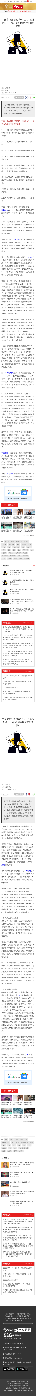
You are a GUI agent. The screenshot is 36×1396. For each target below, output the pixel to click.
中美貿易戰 (9, 373)
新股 (3, 865)
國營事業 (4, 210)
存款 (15, 559)
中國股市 (4, 453)
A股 (27, 1054)
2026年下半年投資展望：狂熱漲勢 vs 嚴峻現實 (17, 677)
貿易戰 (26, 541)
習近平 (29, 547)
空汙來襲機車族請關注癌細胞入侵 (28, 531)
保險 (20, 559)
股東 (29, 1145)
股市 (8, 550)
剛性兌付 (13, 556)
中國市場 (19, 541)
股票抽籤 (24, 11)
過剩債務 (26, 559)
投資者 (9, 559)
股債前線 (8, 787)
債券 (29, 544)
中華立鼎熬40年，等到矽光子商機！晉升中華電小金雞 (18, 683)
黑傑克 (7, 88)
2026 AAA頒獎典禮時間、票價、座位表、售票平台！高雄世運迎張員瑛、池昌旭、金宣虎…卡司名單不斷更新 (18, 645)
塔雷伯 (4, 553)
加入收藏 (20, 97)
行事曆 (13, 11)
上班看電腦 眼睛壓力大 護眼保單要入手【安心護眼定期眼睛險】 (17, 518)
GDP (32, 550)
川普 (23, 547)
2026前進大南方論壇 (10, 688)
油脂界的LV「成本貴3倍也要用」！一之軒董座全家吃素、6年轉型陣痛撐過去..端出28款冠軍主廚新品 (18, 1246)
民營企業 (5, 556)
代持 (24, 1145)
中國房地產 (9, 474)
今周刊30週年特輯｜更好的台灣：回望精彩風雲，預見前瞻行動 (18, 699)
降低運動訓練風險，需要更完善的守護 (6, 531)
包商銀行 (30, 257)
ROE (18, 995)
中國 (3, 547)
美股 (9, 11)
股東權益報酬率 (23, 1148)
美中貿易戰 (24, 1142)
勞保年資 (18, 11)
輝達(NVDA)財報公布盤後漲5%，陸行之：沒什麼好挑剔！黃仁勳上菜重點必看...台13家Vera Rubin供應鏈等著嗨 (18, 1221)
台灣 (15, 1151)
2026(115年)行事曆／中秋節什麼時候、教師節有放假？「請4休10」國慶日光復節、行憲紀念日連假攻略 (17, 1230)
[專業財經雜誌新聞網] (18, 7)
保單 (12, 541)
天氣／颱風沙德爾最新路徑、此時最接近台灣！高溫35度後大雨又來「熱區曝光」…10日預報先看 (18, 629)
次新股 (9, 1151)
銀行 (19, 556)
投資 (19, 550)
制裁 (19, 1145)
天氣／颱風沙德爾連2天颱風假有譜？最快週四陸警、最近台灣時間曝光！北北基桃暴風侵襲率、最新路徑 (17, 654)
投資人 (21, 1151)
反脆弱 (16, 239)
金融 (6, 90)
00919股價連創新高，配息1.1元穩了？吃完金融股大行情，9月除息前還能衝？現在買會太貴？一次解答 (17, 1238)
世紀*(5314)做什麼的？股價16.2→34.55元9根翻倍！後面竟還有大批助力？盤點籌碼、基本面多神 (17, 637)
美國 (8, 547)
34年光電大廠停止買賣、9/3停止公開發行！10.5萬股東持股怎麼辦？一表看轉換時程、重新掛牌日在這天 (17, 1254)
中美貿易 (27, 871)
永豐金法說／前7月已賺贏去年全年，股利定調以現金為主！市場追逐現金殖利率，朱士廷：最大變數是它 (6, 518)
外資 (14, 550)
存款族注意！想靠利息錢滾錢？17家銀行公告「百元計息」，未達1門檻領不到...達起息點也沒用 (18, 531)
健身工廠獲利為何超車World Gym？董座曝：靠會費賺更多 (16, 693)
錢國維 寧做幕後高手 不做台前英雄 (29, 518)
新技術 (4, 1148)
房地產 (29, 11)
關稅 (14, 1145)
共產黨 (25, 553)
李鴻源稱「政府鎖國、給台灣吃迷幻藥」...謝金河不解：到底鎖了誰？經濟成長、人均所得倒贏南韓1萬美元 (17, 662)
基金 (3, 559)
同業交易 (25, 556)
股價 (10, 1148)
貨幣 (3, 550)
